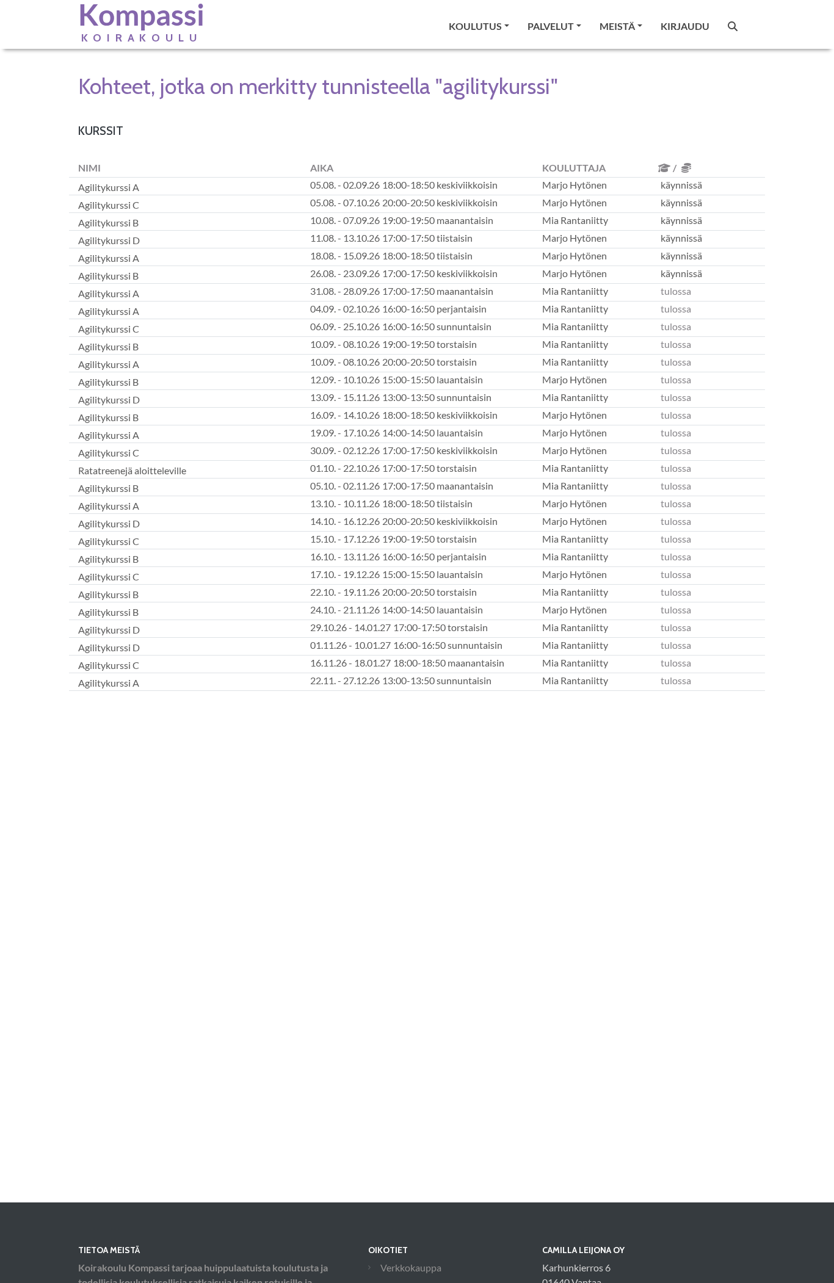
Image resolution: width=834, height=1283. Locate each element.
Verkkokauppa (410, 1267)
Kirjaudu (685, 26)
